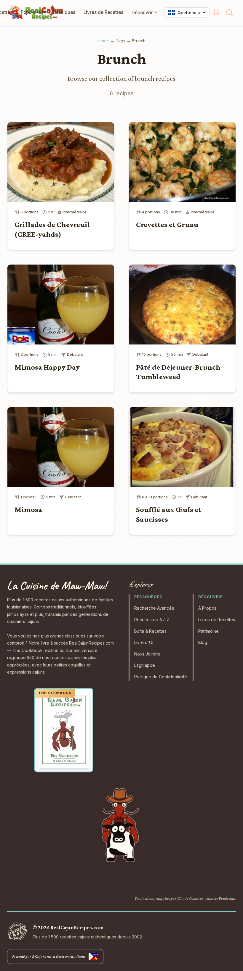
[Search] (229, 12)
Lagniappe (144, 665)
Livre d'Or (144, 642)
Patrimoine (208, 631)
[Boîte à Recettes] (216, 12)
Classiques (63, 12)
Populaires (32, 12)
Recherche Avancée (154, 608)
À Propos (207, 608)
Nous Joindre (147, 653)
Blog (202, 642)
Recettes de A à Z (152, 619)
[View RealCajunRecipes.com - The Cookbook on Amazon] (64, 730)
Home (103, 40)
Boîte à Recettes (150, 631)
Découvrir (142, 12)
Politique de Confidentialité (160, 676)
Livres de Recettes (103, 12)
